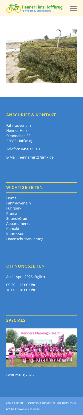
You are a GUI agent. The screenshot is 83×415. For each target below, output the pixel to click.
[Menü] (71, 8)
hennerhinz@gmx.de (36, 157)
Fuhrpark (13, 208)
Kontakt (12, 228)
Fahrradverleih (18, 203)
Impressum (16, 233)
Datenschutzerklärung (24, 238)
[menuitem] (71, 8)
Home (11, 198)
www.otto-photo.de (28, 408)
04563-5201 (30, 148)
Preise (11, 213)
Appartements (18, 223)
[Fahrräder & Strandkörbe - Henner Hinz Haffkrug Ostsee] (34, 8)
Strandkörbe (16, 218)
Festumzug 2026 (20, 375)
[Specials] (41, 348)
